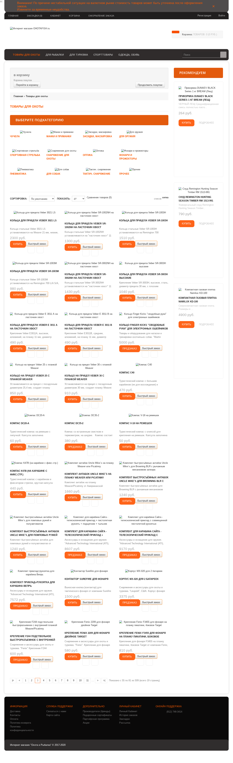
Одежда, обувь (128, 54)
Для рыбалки (55, 54)
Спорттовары (103, 54)
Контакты (15, 715)
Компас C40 (126, 372)
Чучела (15, 136)
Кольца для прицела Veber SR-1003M (34, 271)
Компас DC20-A (19, 423)
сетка (165, 197)
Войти (221, 15)
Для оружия (127, 136)
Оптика (87, 155)
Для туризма (78, 54)
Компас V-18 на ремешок (135, 423)
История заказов (128, 715)
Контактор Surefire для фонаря (86, 579)
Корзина (74, 15)
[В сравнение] (40, 249)
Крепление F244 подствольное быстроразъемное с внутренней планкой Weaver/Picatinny (32, 640)
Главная (13, 15)
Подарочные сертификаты (97, 715)
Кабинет (55, 15)
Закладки (124, 719)
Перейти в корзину (27, 84)
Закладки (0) (34, 15)
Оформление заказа (101, 15)
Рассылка (124, 722)
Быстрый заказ (37, 243)
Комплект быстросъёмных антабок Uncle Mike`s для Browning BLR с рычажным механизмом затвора (143, 481)
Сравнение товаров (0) (99, 197)
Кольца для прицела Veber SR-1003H (143, 220)
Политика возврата (20, 722)
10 (80, 680)
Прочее (124, 173)
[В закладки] (31, 249)
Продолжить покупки (150, 84)
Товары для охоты (26, 54)
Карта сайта (53, 715)
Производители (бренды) (96, 711)
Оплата (14, 719)
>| (104, 680)
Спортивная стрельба (25, 155)
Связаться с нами (56, 711)
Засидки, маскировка (97, 136)
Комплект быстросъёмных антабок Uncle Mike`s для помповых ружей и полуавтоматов (34, 535)
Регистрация (204, 15)
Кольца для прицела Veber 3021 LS (33, 220)
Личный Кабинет (128, 711)
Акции (86, 722)
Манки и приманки (58, 136)
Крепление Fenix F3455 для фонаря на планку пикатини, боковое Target (142, 637)
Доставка (15, 711)
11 (87, 680)
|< (13, 680)
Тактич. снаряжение (96, 173)
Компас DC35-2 (74, 423)
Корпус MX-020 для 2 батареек (139, 579)
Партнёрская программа (96, 719)
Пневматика (18, 173)
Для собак (53, 173)
